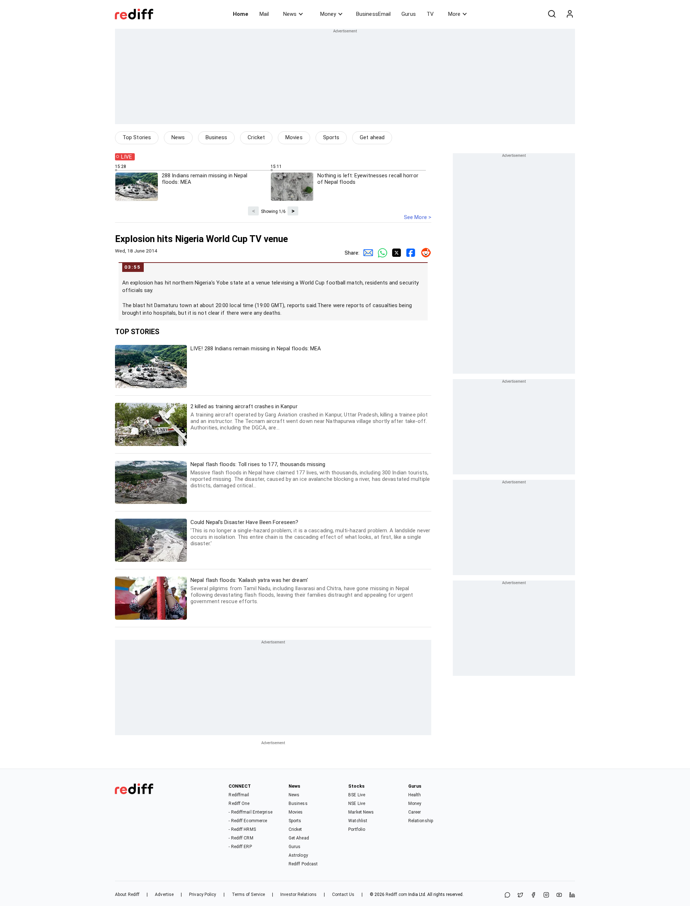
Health (414, 794)
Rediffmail (239, 794)
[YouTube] (559, 895)
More (454, 14)
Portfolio (356, 829)
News (289, 14)
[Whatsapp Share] (381, 253)
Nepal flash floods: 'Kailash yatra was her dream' (301, 591)
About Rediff (127, 894)
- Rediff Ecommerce (248, 820)
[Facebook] (533, 895)
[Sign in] (569, 14)
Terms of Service (248, 894)
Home (240, 14)
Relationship (420, 820)
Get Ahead (299, 838)
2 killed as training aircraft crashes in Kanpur (309, 417)
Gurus (408, 14)
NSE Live (356, 803)
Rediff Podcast (303, 863)
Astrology (298, 855)
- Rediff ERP (240, 846)
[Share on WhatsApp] (507, 895)
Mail (264, 14)
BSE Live (356, 794)
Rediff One (239, 803)
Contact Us (343, 894)
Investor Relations (298, 894)
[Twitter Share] (395, 253)
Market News (361, 812)
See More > (417, 217)
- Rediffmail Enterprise (250, 812)
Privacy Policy (202, 894)
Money (328, 14)
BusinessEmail (373, 14)
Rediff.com (396, 894)
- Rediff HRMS (242, 829)
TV (430, 14)
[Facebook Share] (409, 253)
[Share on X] (520, 895)
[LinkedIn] (572, 895)
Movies (294, 137)
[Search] (551, 14)
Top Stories (137, 137)
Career (414, 812)
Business (216, 137)
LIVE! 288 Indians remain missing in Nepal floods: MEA (255, 348)
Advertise (164, 894)
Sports (331, 137)
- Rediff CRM (241, 838)
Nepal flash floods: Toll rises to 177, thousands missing (310, 475)
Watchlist (357, 820)
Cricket (256, 137)
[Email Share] (366, 253)
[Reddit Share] (424, 253)
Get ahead (372, 137)
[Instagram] (546, 895)
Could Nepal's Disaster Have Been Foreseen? (310, 533)
